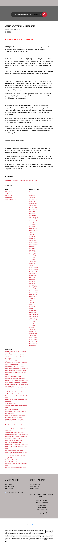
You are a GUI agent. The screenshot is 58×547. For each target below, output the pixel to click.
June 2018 (32, 279)
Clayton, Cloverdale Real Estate (13, 376)
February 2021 (33, 254)
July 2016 (32, 324)
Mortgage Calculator (10, 486)
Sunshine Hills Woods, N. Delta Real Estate (16, 456)
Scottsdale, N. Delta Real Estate (13, 442)
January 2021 (32, 256)
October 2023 (33, 219)
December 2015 (33, 337)
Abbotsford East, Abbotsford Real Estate (15, 355)
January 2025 (32, 205)
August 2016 (32, 322)
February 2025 (33, 203)
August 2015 (32, 345)
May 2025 (32, 201)
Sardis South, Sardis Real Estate (13, 440)
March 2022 (32, 238)
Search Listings (9, 488)
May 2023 (32, 227)
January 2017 (32, 312)
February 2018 (33, 287)
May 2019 (32, 263)
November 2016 (33, 316)
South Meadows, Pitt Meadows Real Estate (16, 444)
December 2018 (33, 267)
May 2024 (32, 211)
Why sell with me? (35, 484)
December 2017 (33, 291)
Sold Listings (8, 197)
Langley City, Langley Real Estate (13, 417)
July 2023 (32, 223)
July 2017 (32, 300)
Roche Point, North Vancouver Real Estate (16, 436)
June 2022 (32, 234)
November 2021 (33, 244)
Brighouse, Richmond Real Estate (13, 361)
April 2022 (32, 236)
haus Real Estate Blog (10, 199)
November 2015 (33, 339)
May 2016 (32, 328)
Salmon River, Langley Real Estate (14, 438)
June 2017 (32, 302)
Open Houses (8, 195)
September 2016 (33, 320)
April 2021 (32, 250)
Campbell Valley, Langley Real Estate (14, 366)
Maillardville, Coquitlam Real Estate (14, 419)
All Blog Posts (8, 192)
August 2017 (32, 298)
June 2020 (32, 260)
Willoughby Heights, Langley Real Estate (15, 467)
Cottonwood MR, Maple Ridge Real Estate (16, 382)
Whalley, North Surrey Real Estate (13, 462)
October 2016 (33, 318)
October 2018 (33, 271)
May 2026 (32, 195)
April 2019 (32, 265)
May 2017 (32, 304)
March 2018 (32, 285)
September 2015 (33, 343)
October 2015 (33, 341)
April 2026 (32, 197)
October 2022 (33, 228)
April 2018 (32, 283)
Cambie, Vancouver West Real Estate (14, 364)
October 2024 (33, 207)
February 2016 (33, 333)
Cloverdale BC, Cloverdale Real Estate (15, 378)
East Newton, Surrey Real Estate (13, 394)
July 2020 (32, 258)
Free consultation (34, 488)
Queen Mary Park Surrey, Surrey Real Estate (16, 434)
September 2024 (33, 209)
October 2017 (33, 294)
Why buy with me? (9, 484)
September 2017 (33, 296)
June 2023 (32, 225)
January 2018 (32, 289)
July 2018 (32, 277)
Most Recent (32, 192)
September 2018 (33, 273)
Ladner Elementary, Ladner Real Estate (15, 415)
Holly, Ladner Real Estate (11, 409)
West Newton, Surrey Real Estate (13, 460)
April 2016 (32, 329)
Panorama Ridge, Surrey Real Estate (14, 432)
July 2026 (32, 194)
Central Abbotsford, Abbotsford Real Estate (16, 368)
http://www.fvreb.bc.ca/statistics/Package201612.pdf (21, 180)
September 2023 (33, 221)
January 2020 (32, 261)
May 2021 (32, 248)
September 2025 (33, 199)
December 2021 (33, 242)
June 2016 (32, 326)
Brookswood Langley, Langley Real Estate (16, 362)
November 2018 (33, 269)
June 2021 (32, 246)
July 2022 (32, 232)
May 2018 (32, 281)
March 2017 (32, 308)
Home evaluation (34, 486)
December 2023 (33, 217)
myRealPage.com (31, 524)
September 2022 (33, 230)
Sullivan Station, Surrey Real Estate (14, 450)
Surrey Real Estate (9, 458)
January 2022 (32, 240)
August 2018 (32, 275)
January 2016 (32, 335)
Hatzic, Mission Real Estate (12, 403)
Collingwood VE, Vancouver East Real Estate (16, 380)
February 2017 (33, 310)
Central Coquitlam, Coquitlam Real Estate (15, 370)
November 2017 (33, 293)
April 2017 (32, 306)
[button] (37, 513)
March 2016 (32, 331)
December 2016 (33, 314)
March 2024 (32, 215)
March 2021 (32, 252)
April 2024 (32, 213)
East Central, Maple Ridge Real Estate (15, 392)
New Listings (8, 194)
